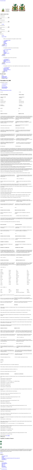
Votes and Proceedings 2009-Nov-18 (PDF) (5, 90)
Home (3, 75)
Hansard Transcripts (4, 86)
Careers (3, 457)
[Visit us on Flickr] (0, 446)
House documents (4, 462)
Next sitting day (4, 85)
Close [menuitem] (3, 54)
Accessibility (3, 458)
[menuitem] (7, 40)
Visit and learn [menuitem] (4, 63)
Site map (1, 452)
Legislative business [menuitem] (4, 45)
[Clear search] (8, 17)
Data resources (4, 466)
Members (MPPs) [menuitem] (4, 36)
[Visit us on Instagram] (0, 440)
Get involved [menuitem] (3, 55)
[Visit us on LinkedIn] (1, 444)
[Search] (0, 18)
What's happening (4, 459)
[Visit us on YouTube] (1, 447)
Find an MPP (3, 464)
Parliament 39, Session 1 (5, 77)
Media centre (3, 465)
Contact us (3, 456)
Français (3, 24)
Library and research (4, 463)
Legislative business (4, 76)
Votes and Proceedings (5, 87)
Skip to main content (3, 0)
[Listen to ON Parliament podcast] (0, 445)
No (9, 435)
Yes (7, 435)
